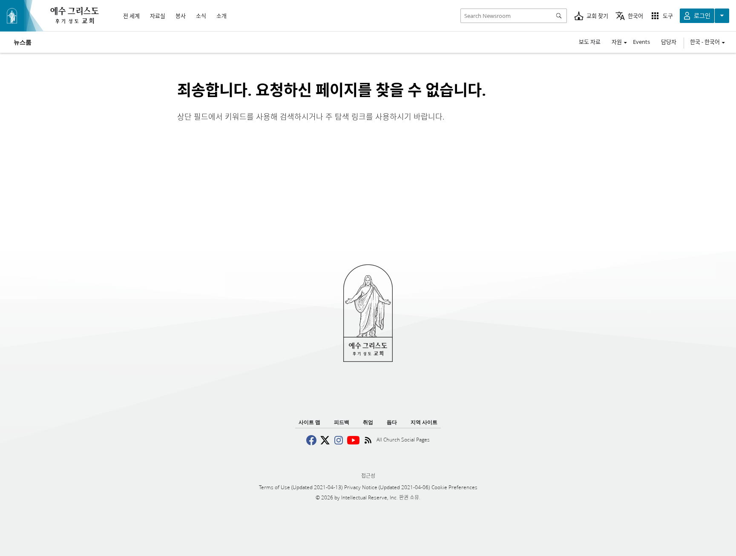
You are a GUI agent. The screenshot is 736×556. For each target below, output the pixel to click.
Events (641, 42)
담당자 (668, 42)
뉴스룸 (23, 42)
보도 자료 (590, 42)
